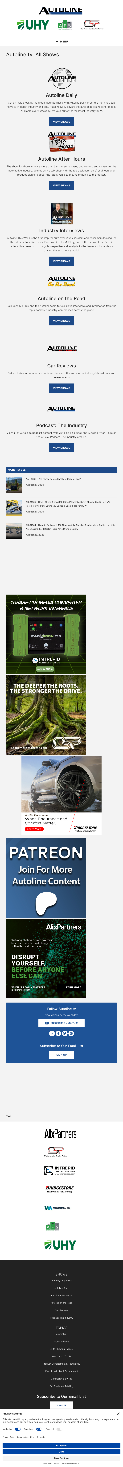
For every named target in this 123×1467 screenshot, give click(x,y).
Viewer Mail (61, 1334)
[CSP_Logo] (92, 25)
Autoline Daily (61, 1288)
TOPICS (61, 1328)
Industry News (61, 1341)
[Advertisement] (61, 566)
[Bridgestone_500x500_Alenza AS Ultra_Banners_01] (61, 834)
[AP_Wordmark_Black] (60, 1134)
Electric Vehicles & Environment (61, 1371)
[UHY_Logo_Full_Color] (33, 25)
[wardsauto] (60, 1208)
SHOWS (62, 1274)
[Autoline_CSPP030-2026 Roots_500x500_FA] (46, 753)
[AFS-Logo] (65, 25)
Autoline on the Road (61, 1302)
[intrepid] (60, 1171)
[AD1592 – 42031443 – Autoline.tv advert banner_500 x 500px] (46, 997)
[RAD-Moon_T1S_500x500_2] (46, 673)
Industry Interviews (62, 1280)
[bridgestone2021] (60, 1190)
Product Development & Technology (61, 1363)
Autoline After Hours (61, 1295)
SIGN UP (61, 1054)
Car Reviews (61, 1310)
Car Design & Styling (61, 1378)
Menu (64, 41)
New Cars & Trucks (61, 1356)
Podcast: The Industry (61, 1317)
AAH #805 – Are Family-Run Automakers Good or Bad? (53, 479)
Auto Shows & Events (61, 1349)
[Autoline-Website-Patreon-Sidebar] (46, 916)
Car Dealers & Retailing (61, 1386)
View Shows (61, 121)
